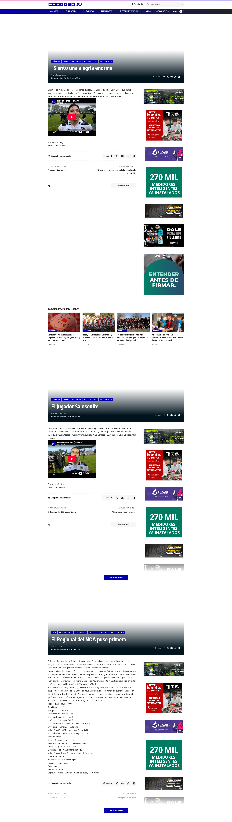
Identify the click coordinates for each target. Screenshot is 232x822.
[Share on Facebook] (164, 77)
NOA (54, 632)
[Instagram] (141, 4)
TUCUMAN (120, 632)
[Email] (171, 77)
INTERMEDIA (76, 61)
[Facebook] (132, 4)
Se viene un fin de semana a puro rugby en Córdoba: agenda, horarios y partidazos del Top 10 (64, 338)
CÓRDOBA (56, 61)
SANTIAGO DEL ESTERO (105, 632)
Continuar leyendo (116, 578)
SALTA (91, 632)
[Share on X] (167, 77)
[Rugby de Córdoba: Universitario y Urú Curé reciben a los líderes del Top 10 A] (99, 322)
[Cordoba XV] (65, 4)
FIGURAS (66, 61)
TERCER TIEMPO (106, 61)
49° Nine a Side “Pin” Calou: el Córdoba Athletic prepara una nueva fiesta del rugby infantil (167, 338)
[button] (175, 11)
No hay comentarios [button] (124, 185)
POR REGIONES (80, 632)
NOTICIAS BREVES (90, 61)
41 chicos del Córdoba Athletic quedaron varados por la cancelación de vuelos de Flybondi (132, 338)
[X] (135, 4)
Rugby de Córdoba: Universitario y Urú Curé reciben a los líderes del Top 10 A (99, 338)
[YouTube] (138, 4)
